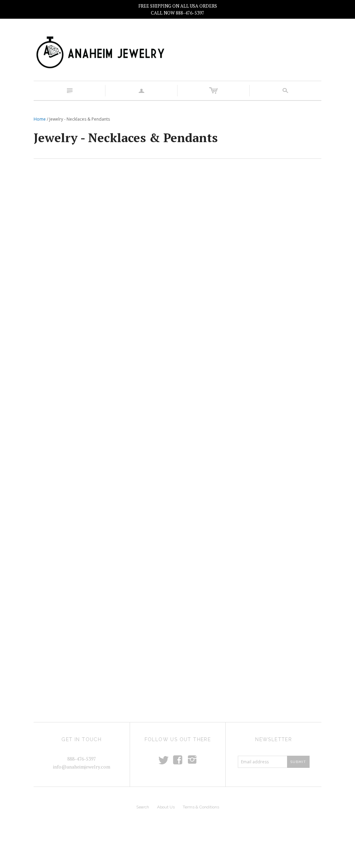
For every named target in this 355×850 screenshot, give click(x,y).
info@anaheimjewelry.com (81, 766)
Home (40, 119)
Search (142, 807)
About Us (166, 807)
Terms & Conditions (201, 807)
